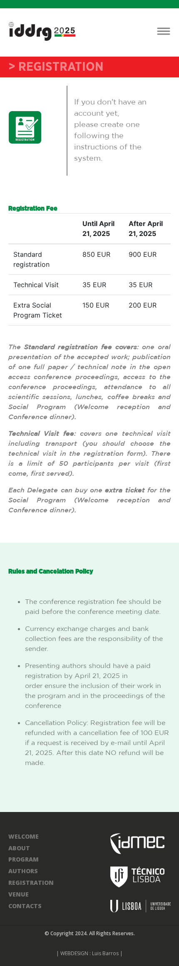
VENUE (18, 894)
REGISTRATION (31, 883)
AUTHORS (23, 871)
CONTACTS (25, 906)
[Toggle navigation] (163, 31)
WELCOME (23, 836)
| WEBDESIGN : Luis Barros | (89, 953)
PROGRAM (23, 859)
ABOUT (19, 848)
